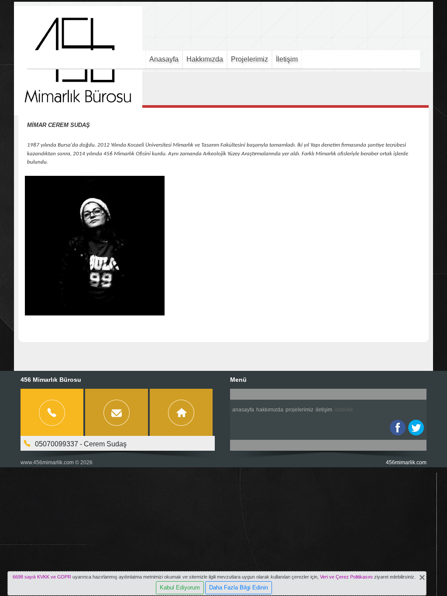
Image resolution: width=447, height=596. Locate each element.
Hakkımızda (204, 59)
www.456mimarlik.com (47, 462)
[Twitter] (416, 427)
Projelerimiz (249, 59)
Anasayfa (164, 59)
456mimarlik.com (406, 462)
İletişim (287, 59)
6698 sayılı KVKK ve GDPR (42, 576)
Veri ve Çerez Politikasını (346, 576)
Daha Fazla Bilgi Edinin (238, 587)
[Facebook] (398, 427)
